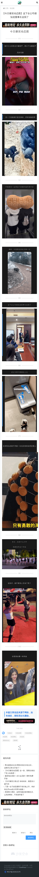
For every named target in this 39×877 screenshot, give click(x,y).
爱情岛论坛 (6, 740)
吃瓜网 (12, 8)
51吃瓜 (10, 733)
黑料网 (15, 740)
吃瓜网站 (13, 737)
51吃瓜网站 (28, 733)
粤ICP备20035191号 (13, 872)
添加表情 (8, 827)
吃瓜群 (22, 737)
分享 (19, 749)
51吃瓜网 (18, 733)
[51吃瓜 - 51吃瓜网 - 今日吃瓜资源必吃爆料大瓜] (19, 2)
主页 (6, 8)
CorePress (22, 867)
